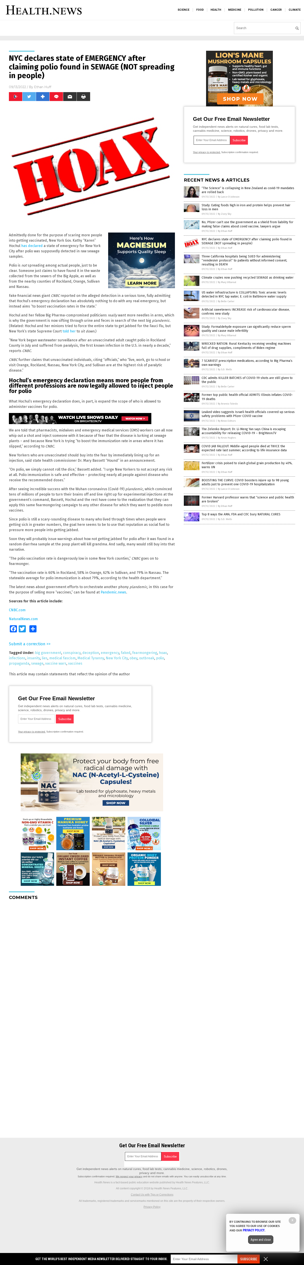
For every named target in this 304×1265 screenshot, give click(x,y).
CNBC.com (17, 610)
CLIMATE (295, 9)
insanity (33, 658)
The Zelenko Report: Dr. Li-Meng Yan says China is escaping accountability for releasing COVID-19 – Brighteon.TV (244, 431)
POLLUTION (255, 9)
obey (133, 658)
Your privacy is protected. (32, 731)
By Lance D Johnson (228, 196)
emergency (110, 653)
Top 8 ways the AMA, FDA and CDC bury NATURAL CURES (241, 514)
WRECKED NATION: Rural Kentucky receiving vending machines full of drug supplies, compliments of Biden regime (246, 346)
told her (69, 331)
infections (17, 658)
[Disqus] (92, 959)
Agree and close (261, 1239)
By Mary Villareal (227, 282)
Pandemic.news (113, 592)
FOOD (200, 9)
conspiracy (72, 653)
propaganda (19, 663)
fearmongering (144, 653)
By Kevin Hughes (227, 437)
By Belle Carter (226, 301)
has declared (32, 246)
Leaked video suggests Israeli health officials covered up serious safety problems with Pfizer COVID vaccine (248, 414)
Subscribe (248, 1259)
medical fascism (62, 658)
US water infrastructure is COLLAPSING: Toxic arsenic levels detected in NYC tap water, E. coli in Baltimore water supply (244, 294)
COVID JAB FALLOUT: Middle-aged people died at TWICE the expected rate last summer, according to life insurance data (244, 448)
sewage (37, 663)
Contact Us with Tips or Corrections (152, 1194)
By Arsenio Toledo (228, 403)
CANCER (276, 9)
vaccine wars (55, 663)
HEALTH (216, 9)
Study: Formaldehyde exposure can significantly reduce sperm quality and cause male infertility (246, 329)
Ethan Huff (42, 87)
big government (48, 653)
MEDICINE (234, 9)
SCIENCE (183, 9)
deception (90, 653)
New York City (117, 658)
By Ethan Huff (225, 231)
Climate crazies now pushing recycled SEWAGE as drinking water (248, 277)
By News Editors (227, 420)
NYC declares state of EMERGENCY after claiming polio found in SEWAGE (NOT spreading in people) (247, 241)
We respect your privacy (129, 1176)
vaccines (75, 663)
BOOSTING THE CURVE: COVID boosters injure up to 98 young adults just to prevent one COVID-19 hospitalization (245, 482)
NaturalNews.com (23, 619)
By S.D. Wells (225, 369)
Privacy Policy (152, 1206)
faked (125, 653)
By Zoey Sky (224, 214)
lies (44, 658)
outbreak (146, 658)
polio (160, 658)
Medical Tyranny (90, 658)
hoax (163, 653)
